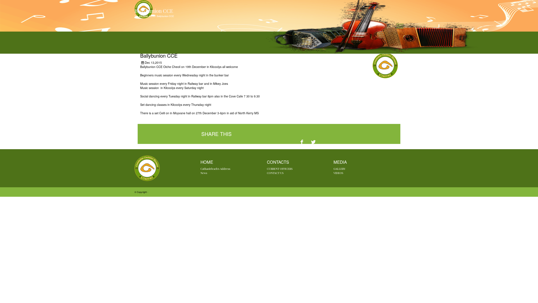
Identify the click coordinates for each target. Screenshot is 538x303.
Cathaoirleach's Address (215, 168)
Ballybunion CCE (165, 16)
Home (151, 16)
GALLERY (339, 168)
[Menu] (398, 26)
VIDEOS (338, 173)
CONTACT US (275, 173)
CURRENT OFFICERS (280, 168)
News (203, 173)
